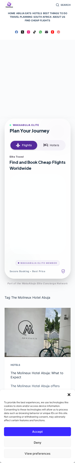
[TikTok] (34, 31)
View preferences (37, 453)
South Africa (42, 16)
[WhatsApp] (40, 31)
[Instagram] (28, 31)
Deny (37, 442)
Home (11, 13)
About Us (59, 16)
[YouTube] (52, 31)
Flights (24, 145)
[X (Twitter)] (22, 31)
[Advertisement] (37, 79)
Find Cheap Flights (37, 20)
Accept (37, 432)
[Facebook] (16, 31)
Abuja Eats (23, 13)
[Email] (46, 31)
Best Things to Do (55, 13)
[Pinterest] (58, 31)
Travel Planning (21, 16)
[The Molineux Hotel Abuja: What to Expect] (38, 332)
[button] (69, 395)
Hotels (37, 13)
